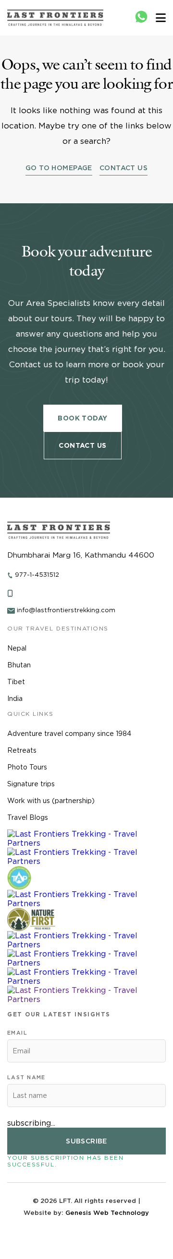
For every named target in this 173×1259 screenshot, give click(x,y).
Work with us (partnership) (51, 800)
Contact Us (123, 168)
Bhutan (19, 665)
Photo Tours (27, 767)
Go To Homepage (58, 168)
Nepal (16, 648)
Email (17, 1032)
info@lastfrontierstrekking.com (66, 610)
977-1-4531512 (37, 574)
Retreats (22, 750)
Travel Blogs (27, 817)
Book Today (82, 418)
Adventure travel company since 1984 (69, 733)
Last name (26, 1077)
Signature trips (31, 784)
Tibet (16, 682)
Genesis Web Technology (107, 1212)
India (15, 698)
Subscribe (86, 1141)
